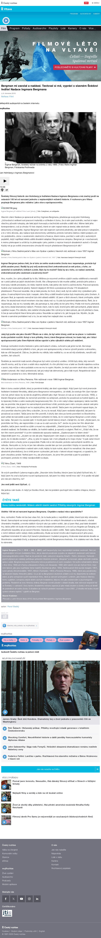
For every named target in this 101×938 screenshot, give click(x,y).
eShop (5, 861)
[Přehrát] (4, 181)
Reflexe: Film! (7, 96)
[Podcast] (2, 190)
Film (3, 28)
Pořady (26, 28)
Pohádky (36, 640)
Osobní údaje (16, 931)
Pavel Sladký (13, 606)
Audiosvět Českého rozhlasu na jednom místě (20, 652)
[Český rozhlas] (9, 3)
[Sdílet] (6, 190)
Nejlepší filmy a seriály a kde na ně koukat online (38, 793)
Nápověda (56, 853)
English (42, 931)
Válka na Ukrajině (10, 850)
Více (92, 28)
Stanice (5, 857)
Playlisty (53, 28)
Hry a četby (9, 640)
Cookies (5, 931)
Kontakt (55, 864)
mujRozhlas (6, 634)
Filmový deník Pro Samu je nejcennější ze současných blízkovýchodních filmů (53, 816)
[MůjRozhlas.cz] (5, 109)
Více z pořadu (10, 777)
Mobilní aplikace (9, 884)
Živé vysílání (65, 640)
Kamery (96, 14)
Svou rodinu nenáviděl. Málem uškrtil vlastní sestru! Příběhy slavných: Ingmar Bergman (48, 505)
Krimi (23, 640)
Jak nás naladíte (58, 850)
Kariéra (54, 861)
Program (74, 14)
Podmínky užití (31, 931)
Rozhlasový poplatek (60, 868)
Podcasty (6, 880)
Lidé (63, 28)
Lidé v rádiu (56, 857)
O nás (82, 28)
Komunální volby (9, 853)
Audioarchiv (85, 14)
